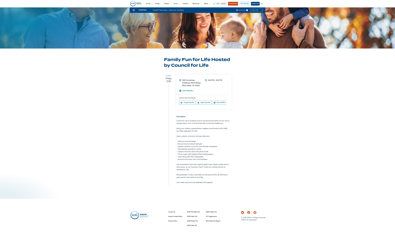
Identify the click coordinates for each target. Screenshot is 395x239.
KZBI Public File (192, 225)
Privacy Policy (172, 221)
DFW (218, 3)
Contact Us (171, 212)
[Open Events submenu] (179, 3)
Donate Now (233, 3)
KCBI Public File (192, 216)
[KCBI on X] (242, 212)
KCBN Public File (192, 221)
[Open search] (262, 4)
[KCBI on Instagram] (254, 212)
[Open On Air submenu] (152, 3)
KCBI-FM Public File (193, 212)
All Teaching (244, 3)
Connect (185, 3)
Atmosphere (253, 220)
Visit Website (187, 91)
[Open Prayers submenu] (170, 3)
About (206, 3)
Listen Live (255, 3)
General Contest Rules (175, 216)
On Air (148, 3)
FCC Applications (211, 216)
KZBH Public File (211, 212)
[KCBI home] (136, 4)
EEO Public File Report (213, 221)
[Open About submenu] (209, 3)
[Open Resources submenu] (201, 3)
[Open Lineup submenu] (161, 3)
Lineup (157, 3)
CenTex (223, 3)
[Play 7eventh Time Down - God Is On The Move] (133, 10)
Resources (196, 3)
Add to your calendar (187, 98)
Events (176, 3)
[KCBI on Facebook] (248, 212)
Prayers (166, 3)
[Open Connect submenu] (189, 3)
